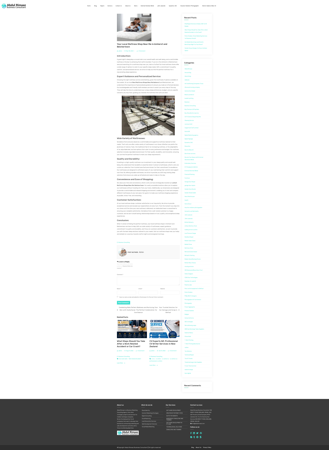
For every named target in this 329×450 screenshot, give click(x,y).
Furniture (187, 178)
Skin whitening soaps (190, 325)
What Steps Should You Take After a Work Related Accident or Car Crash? (131, 344)
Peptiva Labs (188, 285)
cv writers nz (173, 359)
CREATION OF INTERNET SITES (174, 413)
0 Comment (141, 51)
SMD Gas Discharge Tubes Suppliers (194, 329)
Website (162, 288)
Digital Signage (189, 139)
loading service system (191, 229)
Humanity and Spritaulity (192, 211)
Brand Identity (146, 410)
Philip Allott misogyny (191, 296)
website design (189, 369)
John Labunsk (188, 215)
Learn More (120, 363)
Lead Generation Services (149, 421)
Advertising (188, 76)
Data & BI (187, 131)
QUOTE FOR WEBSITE (172, 416)
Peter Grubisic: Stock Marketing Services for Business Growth (196, 37)
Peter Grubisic (189, 292)
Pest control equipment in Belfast (194, 288)
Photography (188, 303)
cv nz (153, 359)
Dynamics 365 (189, 142)
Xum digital (188, 373)
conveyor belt (188, 124)
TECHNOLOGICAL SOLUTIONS (174, 427)
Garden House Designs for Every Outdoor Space (196, 49)
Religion (187, 314)
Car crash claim (123, 359)
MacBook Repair (189, 237)
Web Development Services (149, 424)
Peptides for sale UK (190, 281)
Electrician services (190, 153)
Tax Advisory (188, 351)
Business (187, 102)
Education (187, 146)
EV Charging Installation (191, 167)
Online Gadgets (189, 274)
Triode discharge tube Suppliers (193, 362)
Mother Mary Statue (190, 263)
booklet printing (189, 98)
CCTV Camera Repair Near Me (193, 117)
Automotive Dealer (190, 91)
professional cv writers (156, 361)
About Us (198, 447)
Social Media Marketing (148, 426)
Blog (192, 447)
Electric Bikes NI (189, 150)
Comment (120, 274)
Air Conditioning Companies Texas (194, 83)
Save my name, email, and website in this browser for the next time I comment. (141, 297)
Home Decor (188, 204)
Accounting (188, 72)
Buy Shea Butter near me (192, 113)
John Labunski (189, 218)
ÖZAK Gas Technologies (191, 277)
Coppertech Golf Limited (191, 128)
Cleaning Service (189, 120)
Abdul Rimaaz (188, 69)
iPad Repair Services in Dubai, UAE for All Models (196, 25)
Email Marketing (146, 418)
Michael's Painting (189, 255)
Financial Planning (189, 174)
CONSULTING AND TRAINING (173, 429)
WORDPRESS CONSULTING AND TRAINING (174, 419)
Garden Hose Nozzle (190, 189)
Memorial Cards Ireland (191, 251)
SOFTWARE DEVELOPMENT (173, 410)
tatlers (186, 347)
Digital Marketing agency (191, 135)
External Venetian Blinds (191, 170)
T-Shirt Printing (189, 340)
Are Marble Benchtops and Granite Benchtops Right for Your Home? (194, 43)
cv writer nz (165, 359)
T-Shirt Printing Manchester (192, 344)
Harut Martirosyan (190, 196)
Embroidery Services (190, 163)
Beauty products (189, 94)
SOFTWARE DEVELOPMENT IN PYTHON (174, 423)
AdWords (187, 80)
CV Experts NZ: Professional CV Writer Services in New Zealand (164, 344)
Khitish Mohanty (189, 222)
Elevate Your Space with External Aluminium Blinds (194, 158)
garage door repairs (190, 185)
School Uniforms (189, 318)
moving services (189, 266)
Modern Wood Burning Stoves (193, 259)
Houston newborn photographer (193, 207)
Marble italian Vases (190, 240)
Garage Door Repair (190, 182)
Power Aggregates (190, 307)
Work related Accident (135, 359)
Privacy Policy (207, 447)
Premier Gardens (189, 310)
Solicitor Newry (189, 333)
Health (186, 200)
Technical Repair (189, 355)
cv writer (158, 359)
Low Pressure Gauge (190, 233)
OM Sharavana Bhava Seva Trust (194, 270)
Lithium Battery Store (191, 226)
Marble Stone (188, 244)
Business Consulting (124, 242)
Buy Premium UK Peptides (192, 109)
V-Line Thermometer (190, 366)
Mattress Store (189, 248)
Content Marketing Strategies (150, 413)
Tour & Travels (189, 358)
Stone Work (188, 336)
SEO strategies (189, 321)
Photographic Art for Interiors (193, 299)
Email (140, 288)
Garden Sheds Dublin (190, 193)
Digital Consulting (147, 416)
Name (119, 288)
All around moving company (192, 87)
